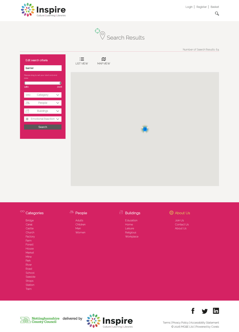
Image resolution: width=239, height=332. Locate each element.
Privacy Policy (180, 322)
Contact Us (182, 224)
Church (30, 232)
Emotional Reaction (43, 118)
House (30, 248)
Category (42, 94)
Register (202, 6)
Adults (79, 220)
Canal (29, 224)
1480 (26, 87)
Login (189, 6)
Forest (29, 244)
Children (80, 224)
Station (30, 284)
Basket (215, 6)
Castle (29, 228)
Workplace (131, 236)
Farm (29, 240)
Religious (130, 232)
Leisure (129, 228)
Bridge (30, 220)
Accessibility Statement (204, 322)
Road (29, 268)
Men (78, 228)
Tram (29, 288)
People (42, 102)
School (30, 272)
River (29, 264)
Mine (29, 256)
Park (28, 260)
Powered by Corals (207, 326)
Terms (166, 322)
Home (129, 224)
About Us (180, 228)
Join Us (179, 220)
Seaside (30, 276)
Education (131, 220)
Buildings (42, 110)
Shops (29, 280)
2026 (59, 87)
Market (30, 252)
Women (80, 232)
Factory (30, 236)
